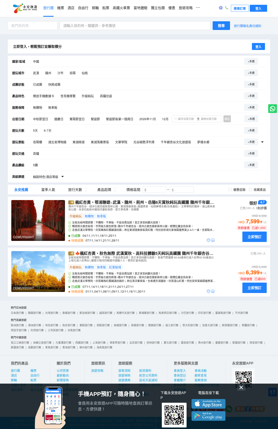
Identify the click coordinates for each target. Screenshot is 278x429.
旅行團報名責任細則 (247, 25)
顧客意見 (201, 375)
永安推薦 (21, 189)
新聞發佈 (63, 380)
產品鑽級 (18, 165)
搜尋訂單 (240, 8)
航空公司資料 (148, 375)
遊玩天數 (18, 130)
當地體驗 (140, 8)
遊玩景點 (18, 142)
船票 (105, 8)
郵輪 (95, 8)
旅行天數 (75, 189)
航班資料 (145, 370)
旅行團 (48, 8)
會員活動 (201, 370)
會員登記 (180, 375)
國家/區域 (18, 61)
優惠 (171, 8)
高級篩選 (18, 176)
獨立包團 (158, 8)
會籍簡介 (180, 380)
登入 (258, 8)
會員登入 (180, 370)
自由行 (83, 8)
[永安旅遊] (25, 8)
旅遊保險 (124, 375)
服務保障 (18, 107)
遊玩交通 (18, 153)
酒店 (71, 8)
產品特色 (18, 96)
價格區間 (133, 189)
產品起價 (104, 189)
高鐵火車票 (121, 8)
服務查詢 (201, 380)
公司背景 (63, 370)
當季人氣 (48, 189)
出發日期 (18, 119)
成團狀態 (18, 84)
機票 (60, 8)
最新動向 (63, 375)
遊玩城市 (18, 73)
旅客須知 (124, 370)
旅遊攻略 (186, 8)
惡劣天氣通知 (148, 380)
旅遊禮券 (124, 380)
